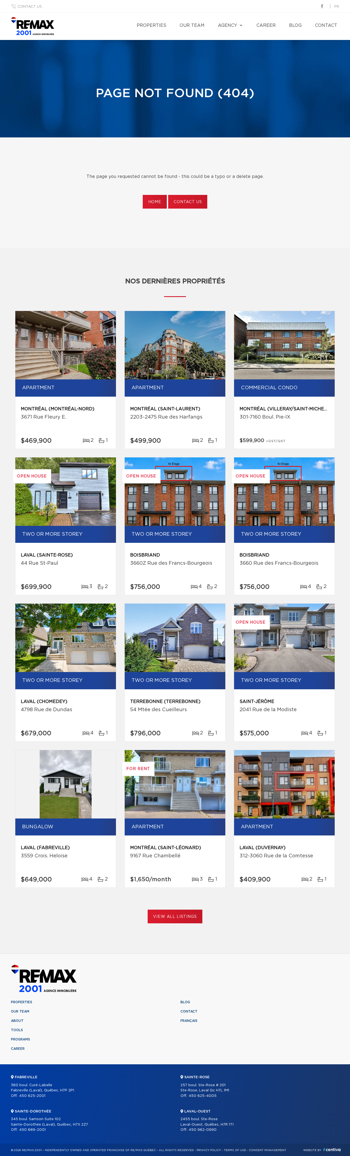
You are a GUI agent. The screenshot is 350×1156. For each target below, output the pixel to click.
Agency (227, 25)
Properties (151, 25)
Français (188, 1020)
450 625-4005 (203, 1096)
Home (154, 202)
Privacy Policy (209, 1150)
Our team (192, 25)
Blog (295, 25)
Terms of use (235, 1150)
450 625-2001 (32, 1096)
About (17, 1020)
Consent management (267, 1150)
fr (336, 6)
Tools (17, 1030)
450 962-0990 (203, 1130)
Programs (20, 1039)
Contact (326, 25)
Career (266, 25)
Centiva (332, 1149)
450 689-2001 (32, 1130)
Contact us (30, 6)
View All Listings (175, 917)
